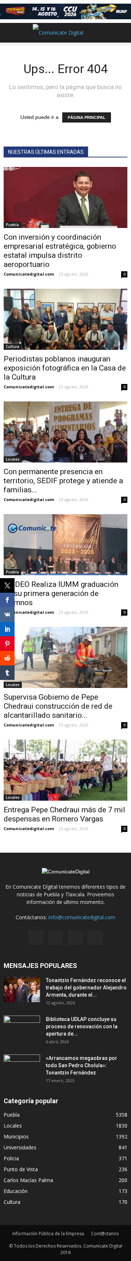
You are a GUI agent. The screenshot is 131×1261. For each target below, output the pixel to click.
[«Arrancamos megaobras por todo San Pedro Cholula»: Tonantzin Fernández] (22, 1067)
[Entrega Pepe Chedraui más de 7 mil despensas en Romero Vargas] (65, 770)
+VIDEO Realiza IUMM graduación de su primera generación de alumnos (61, 593)
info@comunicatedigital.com (81, 917)
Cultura (12, 346)
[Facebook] (36, 937)
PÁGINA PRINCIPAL (87, 117)
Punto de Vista (21, 1169)
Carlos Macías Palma (28, 1180)
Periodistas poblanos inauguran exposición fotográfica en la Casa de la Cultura (65, 368)
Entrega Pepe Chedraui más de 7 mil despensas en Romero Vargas (64, 814)
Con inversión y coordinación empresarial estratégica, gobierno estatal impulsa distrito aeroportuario (60, 251)
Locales (13, 459)
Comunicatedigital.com (29, 274)
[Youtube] (95, 937)
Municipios (16, 1136)
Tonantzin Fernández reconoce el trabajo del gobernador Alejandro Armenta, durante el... (86, 987)
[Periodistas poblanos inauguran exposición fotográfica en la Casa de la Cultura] (65, 319)
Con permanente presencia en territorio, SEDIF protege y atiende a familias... (63, 480)
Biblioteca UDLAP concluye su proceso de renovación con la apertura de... (82, 1026)
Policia (11, 1158)
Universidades (20, 1147)
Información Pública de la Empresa (48, 1233)
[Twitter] (75, 937)
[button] (121, 33)
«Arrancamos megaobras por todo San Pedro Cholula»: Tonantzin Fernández (81, 1065)
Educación (16, 1191)
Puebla (12, 224)
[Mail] (55, 937)
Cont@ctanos (105, 1233)
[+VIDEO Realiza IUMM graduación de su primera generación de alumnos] (65, 544)
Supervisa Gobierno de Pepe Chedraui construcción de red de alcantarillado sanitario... (58, 706)
